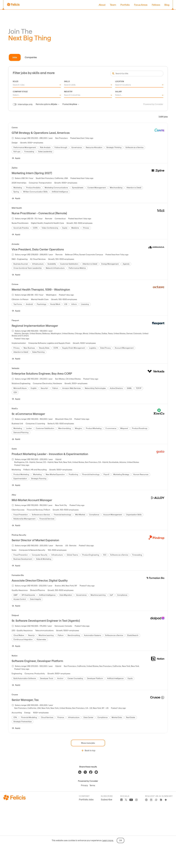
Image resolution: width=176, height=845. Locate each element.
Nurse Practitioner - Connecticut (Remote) (39, 213)
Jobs (14, 57)
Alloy (14, 495)
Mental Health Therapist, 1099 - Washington (41, 289)
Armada (15, 244)
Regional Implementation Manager (35, 325)
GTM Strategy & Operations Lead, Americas (41, 132)
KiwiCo (15, 408)
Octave (15, 284)
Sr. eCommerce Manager (28, 414)
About (102, 4)
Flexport (15, 320)
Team (113, 4)
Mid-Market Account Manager (32, 500)
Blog (166, 4)
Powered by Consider (153, 104)
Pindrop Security (19, 535)
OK (120, 840)
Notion (14, 656)
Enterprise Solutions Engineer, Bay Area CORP (42, 373)
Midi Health (17, 208)
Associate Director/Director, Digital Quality (40, 580)
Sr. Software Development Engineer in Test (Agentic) (46, 620)
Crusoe (15, 694)
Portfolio (125, 4)
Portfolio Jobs (86, 799)
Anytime (73, 104)
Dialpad (15, 615)
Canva (15, 127)
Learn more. (107, 840)
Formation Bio (18, 575)
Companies (31, 57)
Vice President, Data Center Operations (38, 249)
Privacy (84, 785)
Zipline (14, 168)
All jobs (54, 104)
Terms (92, 785)
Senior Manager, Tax (25, 700)
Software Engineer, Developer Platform (37, 661)
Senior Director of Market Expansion (35, 540)
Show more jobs (88, 743)
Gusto (14, 449)
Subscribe (106, 799)
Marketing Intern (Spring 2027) (32, 173)
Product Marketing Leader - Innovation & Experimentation (50, 454)
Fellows (156, 4)
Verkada (15, 368)
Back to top (90, 750)
